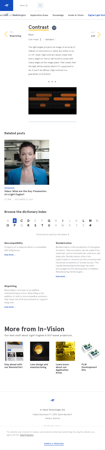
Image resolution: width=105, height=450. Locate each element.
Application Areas (39, 15)
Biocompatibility (13, 243)
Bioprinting (10, 286)
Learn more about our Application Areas (62, 368)
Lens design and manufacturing (39, 366)
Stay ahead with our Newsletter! (13, 366)
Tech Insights (19, 15)
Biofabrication (64, 243)
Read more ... (10, 255)
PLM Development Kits (89, 367)
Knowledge (58, 15)
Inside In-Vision (76, 15)
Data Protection (27, 435)
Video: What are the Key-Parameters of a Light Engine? (25, 193)
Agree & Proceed (54, 444)
